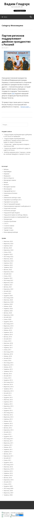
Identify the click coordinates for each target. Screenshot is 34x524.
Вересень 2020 (8, 302)
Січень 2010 (7, 484)
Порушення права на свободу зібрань (16, 215)
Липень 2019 (8, 330)
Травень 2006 (8, 495)
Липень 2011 (8, 447)
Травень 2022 (8, 267)
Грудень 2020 (8, 295)
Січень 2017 (7, 350)
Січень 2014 (7, 395)
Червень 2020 (8, 308)
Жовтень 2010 (8, 467)
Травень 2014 (8, 389)
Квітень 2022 (8, 269)
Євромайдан (8, 171)
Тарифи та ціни (8, 230)
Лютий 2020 (7, 317)
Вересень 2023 (8, 243)
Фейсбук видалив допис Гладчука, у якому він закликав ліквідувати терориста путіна (17, 153)
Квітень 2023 (8, 248)
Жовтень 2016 (8, 354)
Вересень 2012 (8, 417)
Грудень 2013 (8, 397)
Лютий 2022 (7, 274)
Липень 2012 (8, 421)
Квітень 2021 (8, 287)
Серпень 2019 (8, 328)
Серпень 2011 (8, 445)
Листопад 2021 (8, 280)
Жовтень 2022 (8, 259)
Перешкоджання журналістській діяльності (17, 206)
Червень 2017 (8, 347)
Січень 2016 (7, 360)
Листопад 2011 (8, 438)
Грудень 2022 (8, 254)
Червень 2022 (8, 265)
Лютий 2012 (7, 432)
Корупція (6, 174)
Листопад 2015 (8, 363)
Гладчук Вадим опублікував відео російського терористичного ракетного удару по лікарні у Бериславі (16, 140)
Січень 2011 (7, 460)
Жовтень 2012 (8, 415)
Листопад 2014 (8, 382)
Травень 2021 (8, 285)
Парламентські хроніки (11, 202)
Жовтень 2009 (8, 490)
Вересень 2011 (8, 443)
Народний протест (10, 191)
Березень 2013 (8, 406)
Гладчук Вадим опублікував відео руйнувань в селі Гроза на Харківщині (18, 135)
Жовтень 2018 (8, 343)
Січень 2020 (7, 319)
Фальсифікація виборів (11, 232)
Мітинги (6, 184)
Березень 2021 (8, 289)
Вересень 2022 (8, 261)
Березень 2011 (8, 456)
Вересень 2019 (8, 326)
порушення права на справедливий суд (16, 217)
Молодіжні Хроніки (9, 187)
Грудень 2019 (8, 321)
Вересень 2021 (8, 282)
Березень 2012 (8, 430)
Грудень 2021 (8, 278)
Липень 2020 (8, 306)
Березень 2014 (8, 391)
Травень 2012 (8, 425)
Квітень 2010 (8, 477)
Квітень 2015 (8, 373)
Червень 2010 (8, 473)
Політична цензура (10, 210)
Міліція (6, 182)
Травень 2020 (8, 311)
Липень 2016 (8, 356)
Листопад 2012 (8, 412)
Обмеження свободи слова (12, 197)
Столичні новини (9, 226)
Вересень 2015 (8, 365)
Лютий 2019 (7, 339)
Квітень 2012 (8, 428)
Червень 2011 (8, 449)
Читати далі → (25, 107)
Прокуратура (8, 219)
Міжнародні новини (10, 180)
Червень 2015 (8, 369)
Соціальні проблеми (10, 221)
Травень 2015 (8, 371)
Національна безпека (10, 193)
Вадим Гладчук (17, 4)
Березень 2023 (8, 250)
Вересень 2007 (8, 493)
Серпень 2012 (8, 419)
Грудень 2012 (8, 410)
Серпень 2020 (8, 304)
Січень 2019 (7, 341)
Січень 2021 (7, 293)
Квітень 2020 (8, 313)
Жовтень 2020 (8, 300)
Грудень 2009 (8, 486)
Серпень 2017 (8, 345)
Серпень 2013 (8, 402)
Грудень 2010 (8, 462)
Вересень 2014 (8, 386)
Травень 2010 (8, 475)
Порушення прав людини (12, 213)
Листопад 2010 (8, 464)
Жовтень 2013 (8, 399)
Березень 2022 (8, 272)
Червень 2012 (8, 423)
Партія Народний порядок (12, 204)
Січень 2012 (7, 434)
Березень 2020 (8, 315)
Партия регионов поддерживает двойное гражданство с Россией (16, 40)
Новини (6, 195)
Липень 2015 (8, 367)
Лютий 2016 (7, 358)
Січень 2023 (7, 252)
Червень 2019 (8, 332)
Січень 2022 (7, 276)
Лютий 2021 (7, 291)
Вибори (6, 169)
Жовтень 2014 (8, 384)
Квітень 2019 (8, 337)
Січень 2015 (7, 378)
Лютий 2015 (7, 376)
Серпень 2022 (8, 263)
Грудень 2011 (8, 436)
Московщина (8, 189)
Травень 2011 (8, 451)
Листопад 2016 (8, 352)
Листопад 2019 (8, 324)
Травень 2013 (8, 404)
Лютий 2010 (7, 482)
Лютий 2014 (7, 393)
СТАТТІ (6, 223)
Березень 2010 (8, 480)
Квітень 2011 (8, 454)
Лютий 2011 (7, 458)
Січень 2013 (7, 408)
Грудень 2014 (8, 380)
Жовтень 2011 (8, 441)
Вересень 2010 (8, 469)
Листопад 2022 (8, 256)
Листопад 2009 (8, 488)
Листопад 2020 (8, 298)
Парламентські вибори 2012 (12, 200)
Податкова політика (10, 208)
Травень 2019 (8, 334)
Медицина (7, 176)
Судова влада (8, 228)
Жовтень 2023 (8, 241)
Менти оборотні (9, 178)
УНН (13, 93)
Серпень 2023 (8, 246)
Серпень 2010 (8, 471)
